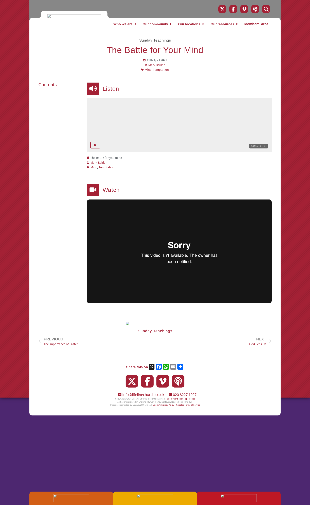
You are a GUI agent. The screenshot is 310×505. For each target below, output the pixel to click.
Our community (155, 24)
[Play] (95, 145)
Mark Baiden (156, 65)
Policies (191, 398)
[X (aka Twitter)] (222, 9)
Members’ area (256, 24)
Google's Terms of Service (188, 404)
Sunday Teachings (155, 40)
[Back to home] (74, 17)
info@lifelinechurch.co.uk (143, 394)
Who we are (123, 24)
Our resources (222, 24)
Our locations (189, 24)
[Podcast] (255, 9)
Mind (148, 70)
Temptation (161, 70)
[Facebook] (233, 9)
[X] (151, 367)
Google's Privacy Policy (163, 404)
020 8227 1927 (184, 394)
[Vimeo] (244, 9)
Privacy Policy (176, 398)
